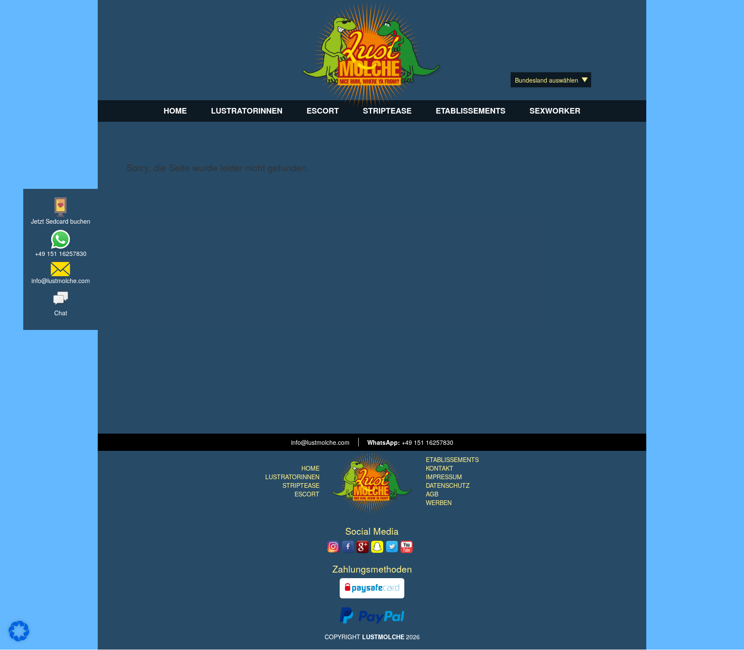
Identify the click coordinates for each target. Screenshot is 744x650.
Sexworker (555, 110)
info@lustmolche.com (60, 280)
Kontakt (439, 468)
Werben (439, 502)
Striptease (387, 110)
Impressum (444, 476)
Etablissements (470, 110)
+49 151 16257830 (61, 253)
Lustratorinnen (246, 110)
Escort (323, 110)
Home (175, 110)
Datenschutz (448, 485)
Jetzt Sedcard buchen (60, 221)
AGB (432, 494)
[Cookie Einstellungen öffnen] (19, 639)
